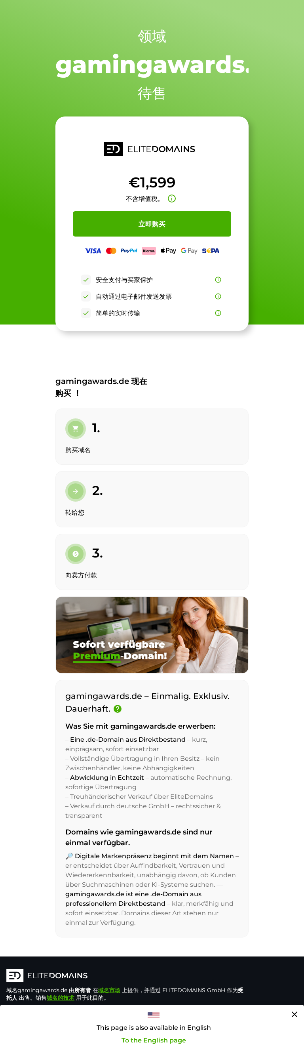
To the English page (154, 1040)
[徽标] (125, 976)
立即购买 (152, 224)
